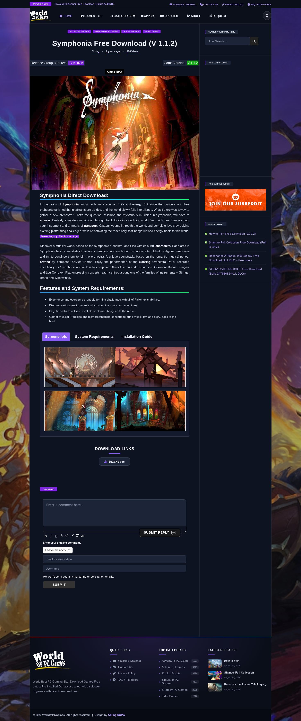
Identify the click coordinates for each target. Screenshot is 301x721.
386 (132, 51)
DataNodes (117, 461)
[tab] (56, 336)
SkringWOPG (116, 715)
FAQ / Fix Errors (260, 4)
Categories (122, 16)
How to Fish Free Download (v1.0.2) (232, 233)
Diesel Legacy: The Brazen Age (59, 236)
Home (67, 16)
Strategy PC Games (179, 689)
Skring (95, 51)
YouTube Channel (184, 4)
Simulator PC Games (179, 681)
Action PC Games (79, 31)
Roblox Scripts (179, 673)
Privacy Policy (234, 4)
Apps (147, 16)
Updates (171, 16)
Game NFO (114, 71)
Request (219, 16)
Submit (59, 584)
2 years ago (113, 51)
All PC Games (131, 31)
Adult (195, 16)
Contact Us (210, 4)
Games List (93, 16)
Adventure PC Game (106, 31)
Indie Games (151, 31)
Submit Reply (156, 532)
